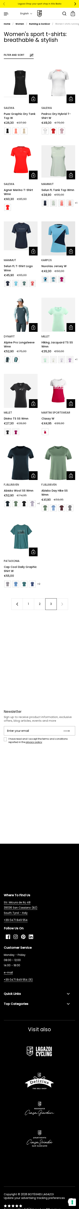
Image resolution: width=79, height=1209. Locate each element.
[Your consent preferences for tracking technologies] (72, 1202)
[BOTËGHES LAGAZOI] (39, 13)
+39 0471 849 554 (16, 920)
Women (20, 23)
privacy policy (34, 742)
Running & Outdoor (39, 23)
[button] (26, 13)
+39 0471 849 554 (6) (18, 980)
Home (7, 23)
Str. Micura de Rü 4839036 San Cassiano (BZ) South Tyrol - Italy (20, 907)
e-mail (8, 972)
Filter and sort (14, 55)
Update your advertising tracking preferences (34, 1198)
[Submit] (67, 730)
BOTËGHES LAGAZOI (41, 1194)
